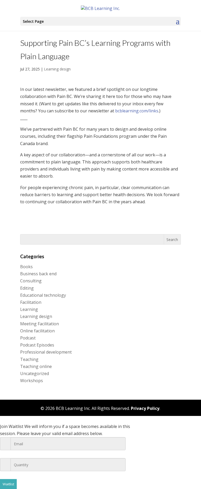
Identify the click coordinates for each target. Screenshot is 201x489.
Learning (29, 309)
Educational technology (43, 295)
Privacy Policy (145, 408)
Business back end (38, 274)
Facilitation (30, 302)
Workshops (31, 380)
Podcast (28, 338)
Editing (27, 288)
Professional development (46, 352)
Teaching (29, 359)
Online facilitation (37, 331)
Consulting (31, 281)
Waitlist (8, 484)
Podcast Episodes (37, 345)
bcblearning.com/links (136, 111)
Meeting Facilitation (39, 324)
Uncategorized (34, 373)
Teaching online (36, 366)
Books (26, 267)
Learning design (57, 69)
